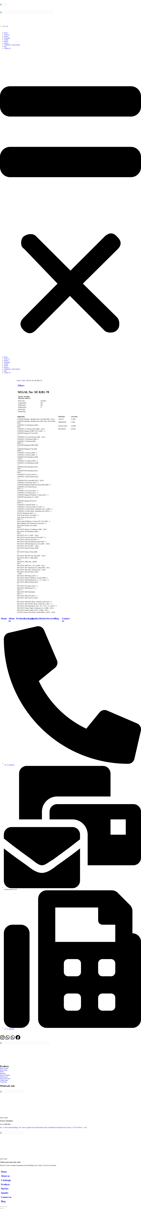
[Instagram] (2, 1037)
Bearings (2, 1073)
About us (6, 34)
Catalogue (7, 38)
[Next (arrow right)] (2, 1208)
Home (6, 33)
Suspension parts (5, 1078)
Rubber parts (4, 1077)
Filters (23, 380)
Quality (6, 40)
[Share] (2, 1206)
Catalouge (6, 1180)
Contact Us (7, 48)
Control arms (4, 1080)
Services (51, 618)
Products (20, 618)
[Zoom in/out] (6, 1206)
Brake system (4, 1068)
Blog (56, 618)
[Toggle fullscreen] (4, 1206)
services (6, 43)
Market (43, 618)
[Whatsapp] (7, 1037)
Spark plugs (3, 1070)
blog (5, 47)
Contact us (66, 619)
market (6, 41)
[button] (70, 203)
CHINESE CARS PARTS (12, 45)
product (6, 36)
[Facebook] (18, 1037)
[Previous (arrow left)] (1, 1208)
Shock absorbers (5, 1075)
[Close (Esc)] (1, 1206)
